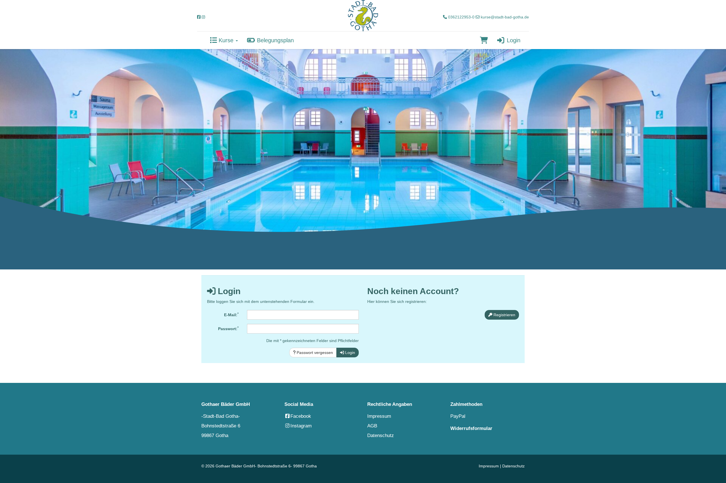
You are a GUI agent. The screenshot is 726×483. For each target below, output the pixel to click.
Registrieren (503, 315)
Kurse (226, 40)
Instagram (301, 426)
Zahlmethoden (466, 404)
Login (512, 40)
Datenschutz (380, 435)
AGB (372, 426)
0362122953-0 (460, 17)
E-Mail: (231, 314)
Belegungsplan (274, 40)
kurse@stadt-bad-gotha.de (504, 17)
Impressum (379, 416)
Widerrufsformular (471, 428)
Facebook (300, 416)
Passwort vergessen (314, 352)
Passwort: (228, 328)
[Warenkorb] (484, 40)
